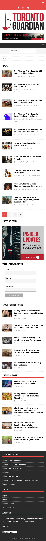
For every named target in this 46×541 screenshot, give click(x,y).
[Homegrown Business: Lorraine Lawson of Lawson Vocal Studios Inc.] (7, 313)
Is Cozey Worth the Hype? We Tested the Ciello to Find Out (27, 351)
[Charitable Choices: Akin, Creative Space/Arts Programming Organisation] (7, 425)
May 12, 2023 (20, 162)
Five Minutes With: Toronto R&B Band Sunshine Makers (28, 72)
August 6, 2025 (20, 442)
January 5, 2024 (21, 105)
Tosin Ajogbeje (33, 105)
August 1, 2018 (20, 386)
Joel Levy (33, 76)
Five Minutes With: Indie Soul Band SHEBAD (26, 85)
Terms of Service (8, 484)
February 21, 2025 (21, 76)
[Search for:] (23, 51)
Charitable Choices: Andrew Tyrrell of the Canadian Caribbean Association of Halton (28, 410)
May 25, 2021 (20, 430)
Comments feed (8, 503)
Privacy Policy (7, 472)
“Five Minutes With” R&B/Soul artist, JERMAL (27, 171)
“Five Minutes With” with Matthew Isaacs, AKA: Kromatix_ (28, 185)
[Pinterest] (28, 7)
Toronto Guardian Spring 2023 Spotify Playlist (27, 144)
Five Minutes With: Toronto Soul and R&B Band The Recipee (28, 130)
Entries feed (7, 499)
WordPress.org (8, 507)
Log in (4, 495)
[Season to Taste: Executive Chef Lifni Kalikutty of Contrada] (7, 328)
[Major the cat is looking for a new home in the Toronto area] (7, 340)
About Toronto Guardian (11, 460)
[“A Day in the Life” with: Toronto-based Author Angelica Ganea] (7, 440)
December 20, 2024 (22, 90)
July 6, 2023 (19, 148)
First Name (9, 278)
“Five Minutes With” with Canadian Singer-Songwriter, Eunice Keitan (26, 199)
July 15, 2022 (20, 189)
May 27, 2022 (20, 205)
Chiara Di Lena (32, 205)
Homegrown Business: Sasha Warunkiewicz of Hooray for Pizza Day (26, 395)
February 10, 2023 (21, 175)
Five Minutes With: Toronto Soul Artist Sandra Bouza (28, 101)
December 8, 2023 (22, 119)
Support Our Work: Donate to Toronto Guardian (20, 480)
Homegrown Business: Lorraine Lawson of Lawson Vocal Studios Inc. (28, 313)
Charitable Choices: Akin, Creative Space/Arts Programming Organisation (26, 425)
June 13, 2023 (20, 415)
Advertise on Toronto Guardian (14, 464)
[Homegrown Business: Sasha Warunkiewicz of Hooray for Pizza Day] (7, 396)
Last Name (9, 286)
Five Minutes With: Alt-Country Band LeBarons (27, 363)
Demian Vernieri (34, 135)
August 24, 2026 (21, 318)
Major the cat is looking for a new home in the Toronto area (27, 339)
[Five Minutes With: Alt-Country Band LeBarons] (7, 365)
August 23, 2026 (21, 330)
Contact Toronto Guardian (12, 468)
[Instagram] (23, 7)
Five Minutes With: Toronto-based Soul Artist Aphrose (26, 115)
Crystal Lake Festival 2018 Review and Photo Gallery (25, 382)
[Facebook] (18, 7)
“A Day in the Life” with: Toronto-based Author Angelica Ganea (29, 438)
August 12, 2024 (21, 401)
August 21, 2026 (21, 355)
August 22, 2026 (21, 343)
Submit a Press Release (11, 476)
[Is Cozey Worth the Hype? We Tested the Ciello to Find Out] (7, 353)
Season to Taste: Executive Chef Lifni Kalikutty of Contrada (28, 326)
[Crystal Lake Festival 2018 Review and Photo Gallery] (7, 383)
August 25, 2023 (21, 135)
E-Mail (7, 270)
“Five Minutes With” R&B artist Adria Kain (27, 158)
